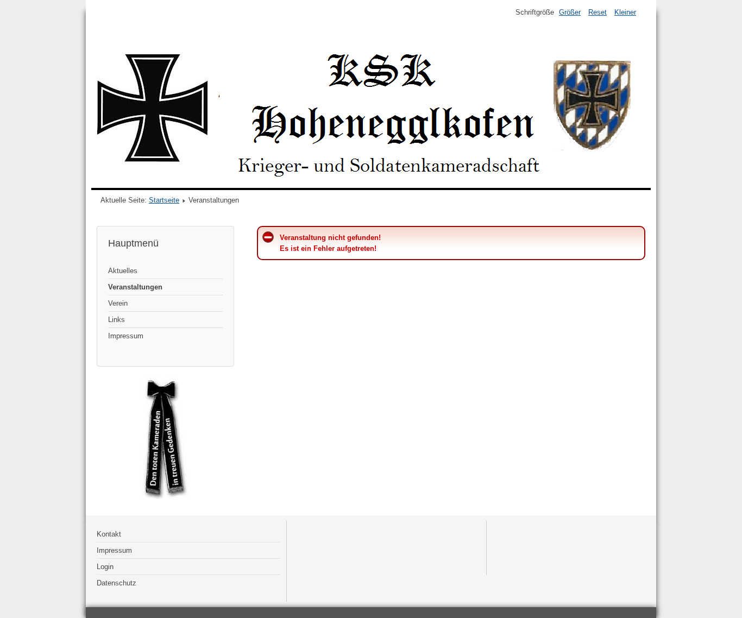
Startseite (164, 200)
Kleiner (625, 12)
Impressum (125, 336)
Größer (570, 12)
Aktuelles (122, 271)
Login (105, 567)
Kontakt (109, 534)
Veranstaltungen (135, 287)
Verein (118, 303)
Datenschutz (116, 583)
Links (116, 320)
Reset (597, 12)
